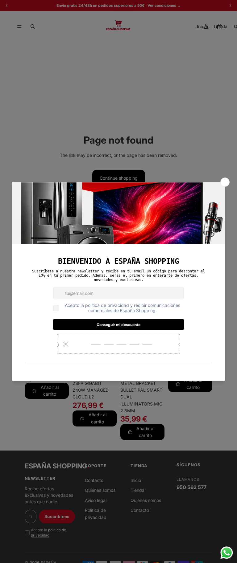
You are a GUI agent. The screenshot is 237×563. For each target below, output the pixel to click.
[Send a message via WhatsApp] (226, 552)
